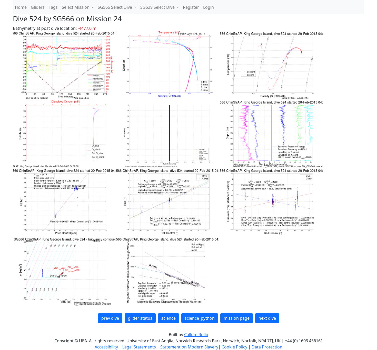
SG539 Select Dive (158, 7)
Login (208, 7)
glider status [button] (140, 318)
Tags (53, 7)
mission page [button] (237, 318)
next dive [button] (267, 318)
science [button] (168, 318)
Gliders (38, 7)
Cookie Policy (235, 347)
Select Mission (76, 7)
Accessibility (107, 347)
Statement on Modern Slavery (189, 347)
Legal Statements (139, 347)
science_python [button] (200, 318)
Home (21, 7)
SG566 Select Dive (115, 7)
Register (191, 7)
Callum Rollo (196, 334)
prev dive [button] (110, 318)
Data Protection (267, 347)
